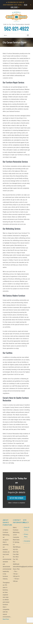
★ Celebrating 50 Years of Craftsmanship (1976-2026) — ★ (15, 4)
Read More (6, 619)
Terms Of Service (26, 529)
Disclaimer (26, 541)
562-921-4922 (16, 28)
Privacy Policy (26, 535)
